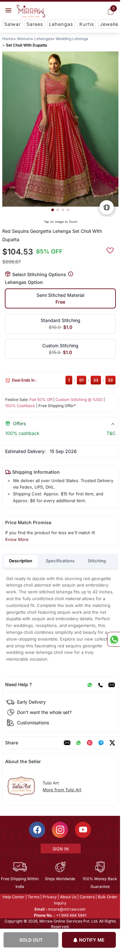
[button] (52, 210)
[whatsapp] (78, 743)
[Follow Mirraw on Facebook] (37, 830)
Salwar (12, 24)
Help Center (14, 896)
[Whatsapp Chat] (113, 639)
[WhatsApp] (89, 684)
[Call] (100, 684)
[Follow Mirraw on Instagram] (60, 830)
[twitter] (112, 743)
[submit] (110, 249)
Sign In (61, 848)
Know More (17, 539)
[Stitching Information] (71, 274)
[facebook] (101, 743)
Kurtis (86, 24)
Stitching (97, 560)
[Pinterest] (89, 743)
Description (20, 560)
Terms (33, 896)
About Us (68, 896)
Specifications (60, 560)
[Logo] (31, 11)
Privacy (50, 896)
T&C (111, 433)
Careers (87, 896)
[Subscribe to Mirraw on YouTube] (83, 830)
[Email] (112, 684)
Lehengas (61, 24)
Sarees (34, 24)
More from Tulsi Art (62, 789)
